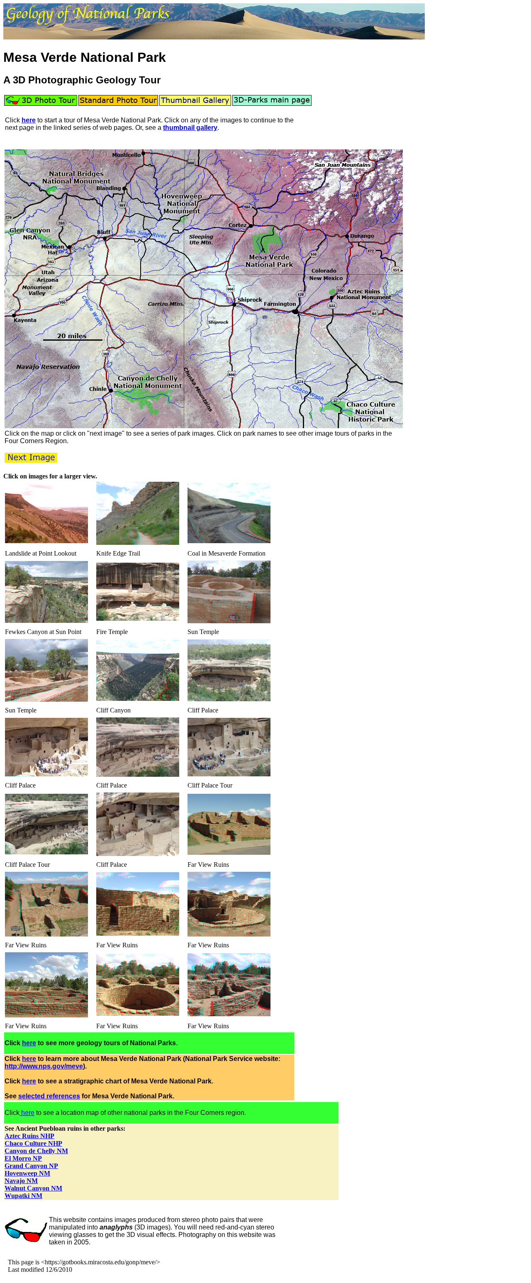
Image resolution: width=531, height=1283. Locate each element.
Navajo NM (21, 1180)
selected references (49, 1096)
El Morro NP (23, 1158)
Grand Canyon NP (31, 1165)
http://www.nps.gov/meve (44, 1066)
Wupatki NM (23, 1195)
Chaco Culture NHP (33, 1143)
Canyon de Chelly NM (36, 1150)
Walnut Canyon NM (33, 1188)
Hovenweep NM (27, 1173)
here (29, 120)
